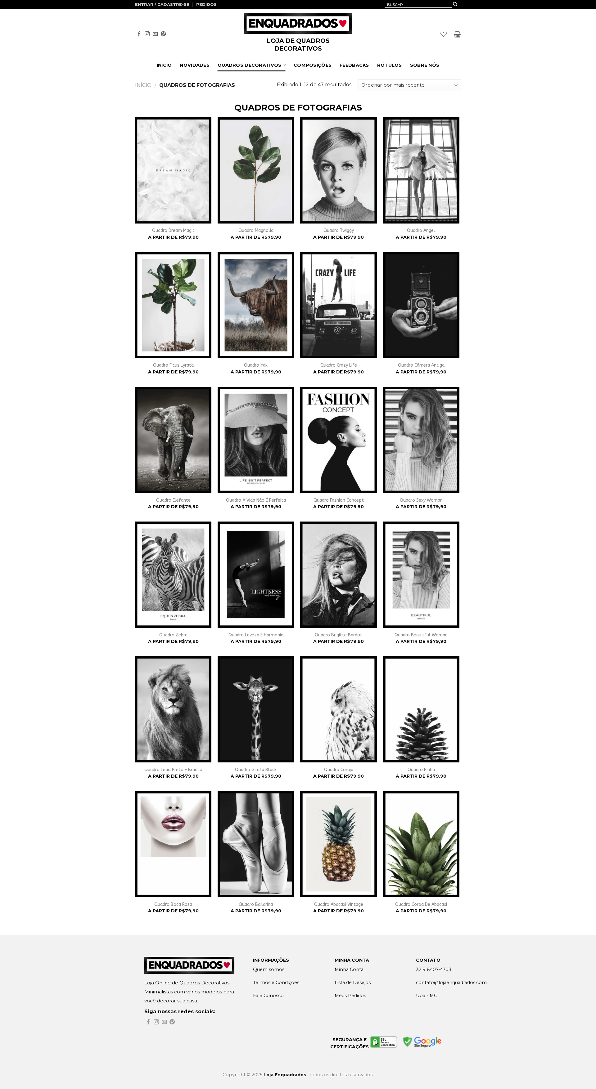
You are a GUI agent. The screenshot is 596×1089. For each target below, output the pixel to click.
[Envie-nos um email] (155, 34)
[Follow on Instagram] (147, 34)
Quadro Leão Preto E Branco (173, 769)
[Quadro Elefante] (173, 440)
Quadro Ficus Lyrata (173, 365)
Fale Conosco (268, 995)
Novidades (195, 65)
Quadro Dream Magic (173, 230)
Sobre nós (425, 65)
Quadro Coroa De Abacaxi (421, 904)
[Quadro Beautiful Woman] (421, 575)
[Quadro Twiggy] (338, 170)
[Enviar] (455, 4)
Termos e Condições (276, 982)
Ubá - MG (426, 995)
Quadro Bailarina (256, 904)
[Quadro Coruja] (338, 709)
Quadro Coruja (338, 769)
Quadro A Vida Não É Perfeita (256, 500)
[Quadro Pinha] (421, 709)
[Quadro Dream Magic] (173, 170)
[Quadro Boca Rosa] (173, 844)
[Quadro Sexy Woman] (421, 440)
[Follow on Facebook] (139, 34)
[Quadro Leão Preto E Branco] (173, 709)
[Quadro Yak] (256, 305)
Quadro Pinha (421, 769)
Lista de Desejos (353, 982)
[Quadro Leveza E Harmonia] (256, 575)
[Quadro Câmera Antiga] (421, 305)
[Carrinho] (457, 34)
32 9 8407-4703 (433, 969)
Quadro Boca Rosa (173, 904)
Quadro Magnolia (255, 230)
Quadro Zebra (173, 635)
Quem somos (268, 969)
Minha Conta (349, 969)
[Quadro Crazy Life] (338, 305)
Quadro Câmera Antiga (421, 365)
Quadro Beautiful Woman (421, 635)
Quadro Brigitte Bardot (338, 635)
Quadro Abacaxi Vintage (338, 904)
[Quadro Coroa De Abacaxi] (421, 844)
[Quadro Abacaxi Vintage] (338, 844)
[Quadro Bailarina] (256, 844)
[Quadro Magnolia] (256, 170)
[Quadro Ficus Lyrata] (173, 305)
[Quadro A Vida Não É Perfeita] (256, 440)
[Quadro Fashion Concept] (338, 440)
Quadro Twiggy (338, 230)
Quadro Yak (256, 365)
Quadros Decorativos (249, 65)
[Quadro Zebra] (173, 575)
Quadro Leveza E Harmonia (255, 635)
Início (164, 65)
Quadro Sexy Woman (421, 500)
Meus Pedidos (350, 995)
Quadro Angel (421, 230)
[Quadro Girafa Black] (256, 709)
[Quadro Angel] (421, 170)
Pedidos (206, 4)
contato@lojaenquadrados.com (451, 982)
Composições (313, 65)
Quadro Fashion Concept (339, 500)
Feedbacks (354, 65)
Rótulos (389, 65)
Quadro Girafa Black (256, 769)
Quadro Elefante (173, 500)
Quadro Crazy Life (338, 365)
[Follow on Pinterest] (163, 34)
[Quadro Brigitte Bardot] (338, 575)
